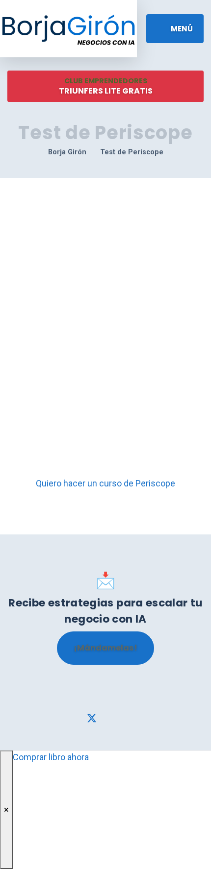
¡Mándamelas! (105, 647)
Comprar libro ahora (51, 757)
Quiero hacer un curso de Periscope (105, 483)
